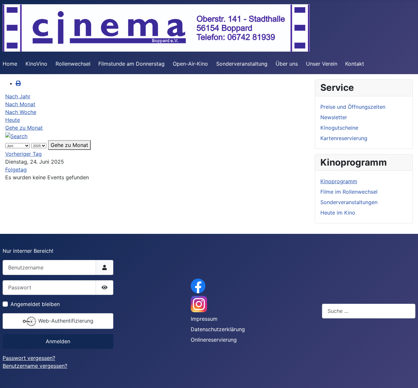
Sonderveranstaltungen (349, 202)
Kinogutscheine (339, 127)
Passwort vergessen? (29, 358)
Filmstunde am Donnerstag (131, 63)
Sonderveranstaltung (241, 63)
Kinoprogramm (338, 181)
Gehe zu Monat (24, 127)
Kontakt (354, 63)
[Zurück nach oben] (406, 376)
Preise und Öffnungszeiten (352, 107)
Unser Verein (321, 63)
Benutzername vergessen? (35, 366)
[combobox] (368, 311)
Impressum (204, 318)
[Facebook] (198, 285)
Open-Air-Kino (190, 63)
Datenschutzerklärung (218, 329)
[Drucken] (18, 83)
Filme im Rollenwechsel (349, 191)
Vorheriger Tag (23, 154)
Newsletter (333, 117)
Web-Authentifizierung (65, 320)
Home (10, 63)
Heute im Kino (337, 212)
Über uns (287, 63)
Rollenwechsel (73, 63)
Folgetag (16, 169)
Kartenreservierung (343, 138)
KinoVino (36, 63)
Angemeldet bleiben (35, 304)
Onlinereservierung (214, 339)
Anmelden (58, 341)
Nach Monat (20, 104)
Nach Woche (20, 112)
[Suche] (16, 135)
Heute (12, 120)
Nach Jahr (17, 96)
